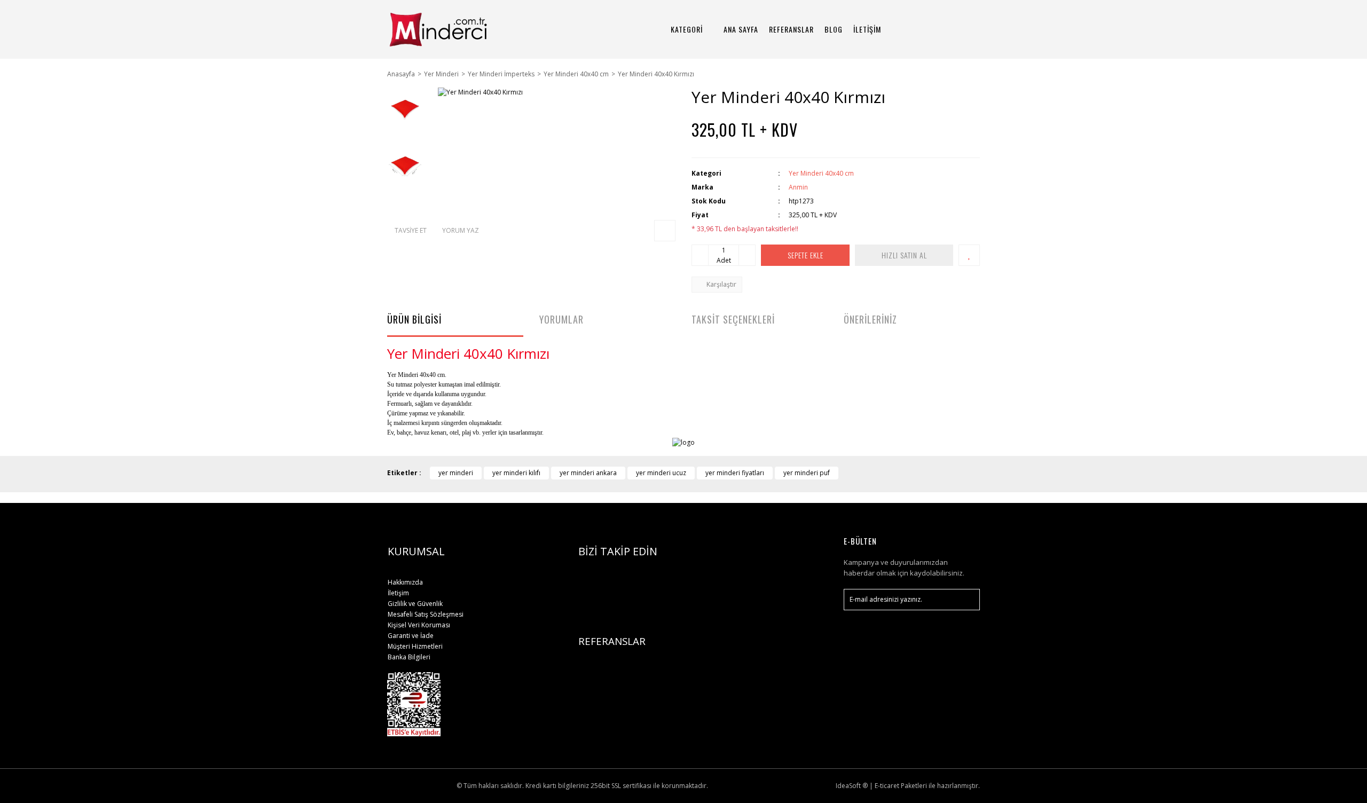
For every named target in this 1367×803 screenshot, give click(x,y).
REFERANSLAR (791, 29)
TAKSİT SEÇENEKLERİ (733, 319)
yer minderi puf (806, 472)
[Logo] (455, 29)
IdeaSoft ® (852, 785)
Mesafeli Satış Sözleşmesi (425, 614)
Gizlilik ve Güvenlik (415, 603)
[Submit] (966, 599)
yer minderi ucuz (661, 472)
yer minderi (455, 472)
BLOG (833, 29)
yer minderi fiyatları (734, 472)
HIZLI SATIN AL (904, 255)
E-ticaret (887, 785)
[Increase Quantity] (747, 255)
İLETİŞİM (867, 29)
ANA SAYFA (741, 29)
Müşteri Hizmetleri (415, 646)
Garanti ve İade (411, 635)
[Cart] (967, 29)
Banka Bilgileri (409, 657)
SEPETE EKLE (805, 255)
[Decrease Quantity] (700, 255)
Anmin (798, 187)
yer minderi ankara (588, 472)
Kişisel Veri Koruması (419, 624)
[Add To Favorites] (969, 255)
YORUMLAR (561, 319)
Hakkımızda (405, 582)
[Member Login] (937, 29)
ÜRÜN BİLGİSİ (414, 319)
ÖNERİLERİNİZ (870, 319)
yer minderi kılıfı (516, 472)
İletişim (398, 592)
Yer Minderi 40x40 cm (821, 173)
